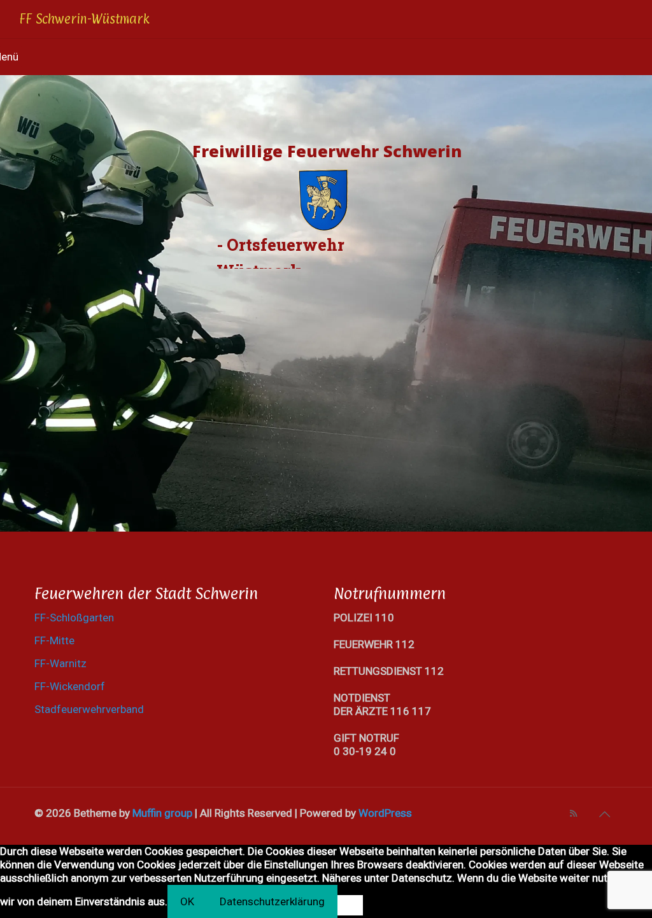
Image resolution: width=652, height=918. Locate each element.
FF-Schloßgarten (74, 617)
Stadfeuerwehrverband (89, 709)
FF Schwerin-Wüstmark (84, 19)
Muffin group (162, 813)
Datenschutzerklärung (272, 901)
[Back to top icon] (604, 814)
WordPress (385, 813)
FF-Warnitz (60, 663)
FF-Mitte (54, 640)
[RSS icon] (573, 813)
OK (187, 901)
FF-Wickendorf (69, 686)
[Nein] (350, 905)
